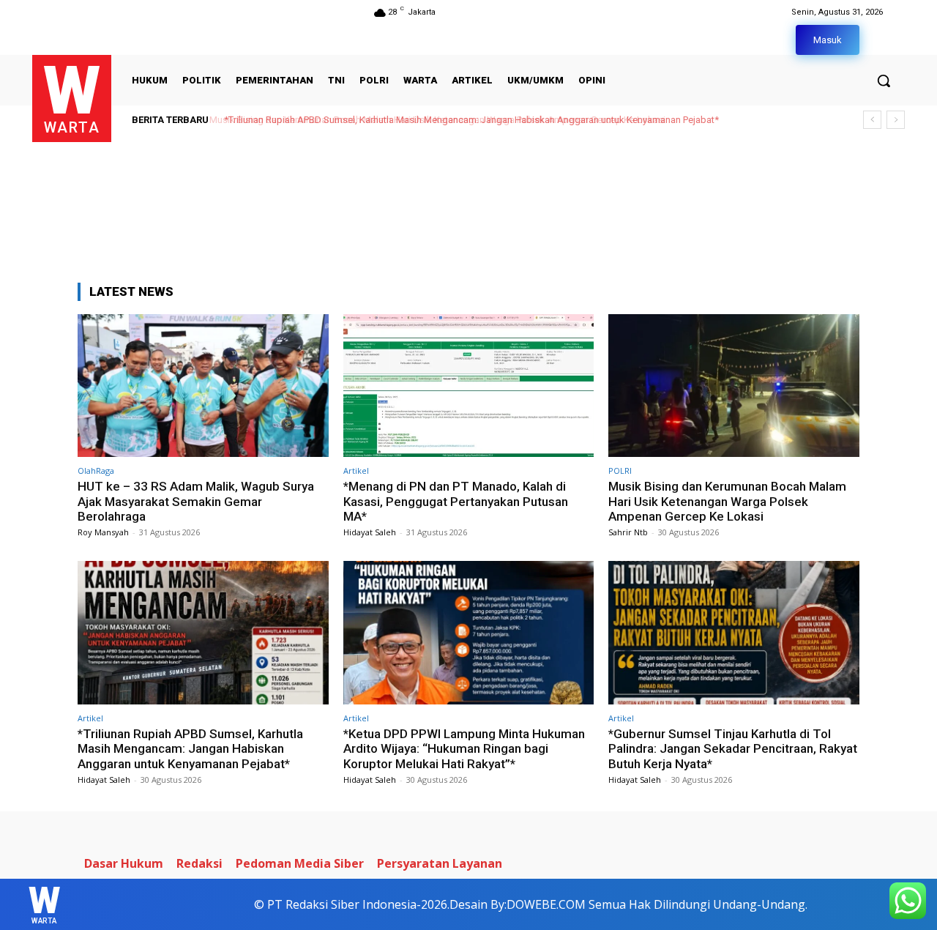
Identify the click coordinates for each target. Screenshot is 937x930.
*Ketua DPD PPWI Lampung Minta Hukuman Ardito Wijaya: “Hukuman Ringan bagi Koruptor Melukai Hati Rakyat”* (464, 748)
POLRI (620, 470)
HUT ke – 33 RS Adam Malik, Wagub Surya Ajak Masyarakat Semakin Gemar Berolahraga (196, 501)
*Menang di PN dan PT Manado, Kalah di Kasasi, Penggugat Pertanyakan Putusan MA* (455, 501)
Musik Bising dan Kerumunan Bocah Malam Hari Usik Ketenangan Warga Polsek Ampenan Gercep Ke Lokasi (727, 501)
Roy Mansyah (103, 532)
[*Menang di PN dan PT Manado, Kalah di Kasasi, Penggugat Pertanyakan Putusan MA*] (468, 385)
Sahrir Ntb (628, 532)
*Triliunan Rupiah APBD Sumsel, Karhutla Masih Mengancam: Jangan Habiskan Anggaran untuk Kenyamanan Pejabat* (467, 119)
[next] (895, 120)
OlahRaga (96, 470)
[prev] (872, 120)
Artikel (356, 470)
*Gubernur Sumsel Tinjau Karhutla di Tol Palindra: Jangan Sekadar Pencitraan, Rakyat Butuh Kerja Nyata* (732, 748)
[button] (883, 80)
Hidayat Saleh (369, 532)
